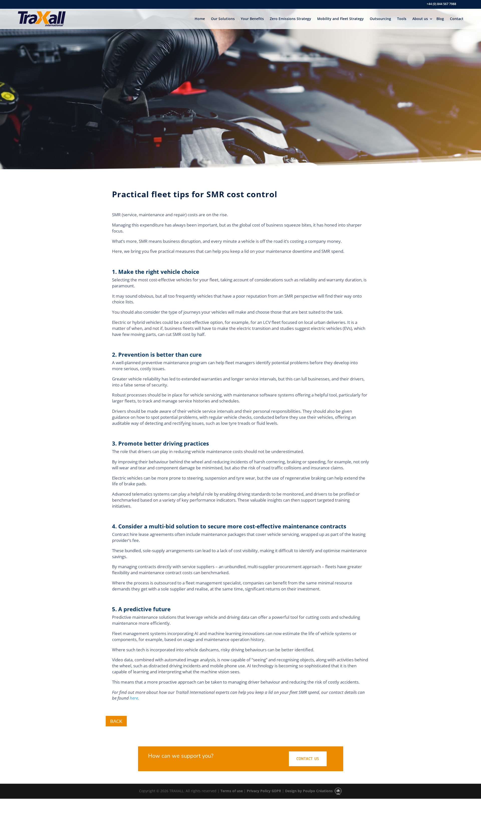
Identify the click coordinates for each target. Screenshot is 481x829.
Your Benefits (252, 18)
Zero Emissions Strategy (290, 18)
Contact (456, 18)
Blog (440, 18)
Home (200, 18)
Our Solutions (223, 18)
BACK (116, 721)
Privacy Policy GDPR (263, 790)
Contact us (307, 758)
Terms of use (231, 790)
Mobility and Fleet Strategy (340, 18)
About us (420, 18)
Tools (401, 18)
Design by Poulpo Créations (309, 790)
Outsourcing (380, 18)
